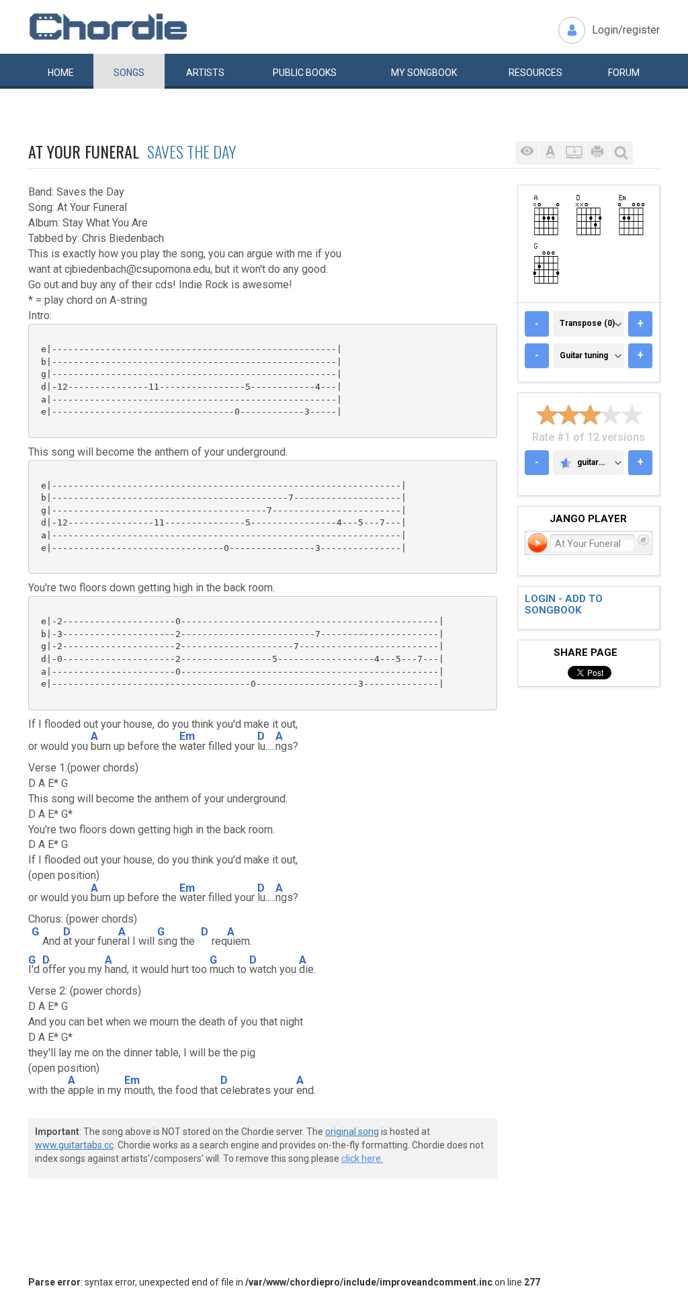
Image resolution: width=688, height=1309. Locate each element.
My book (424, 72)
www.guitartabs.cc (74, 1145)
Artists (205, 72)
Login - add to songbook (564, 604)
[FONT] (550, 153)
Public (305, 72)
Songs (129, 72)
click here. (362, 1158)
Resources (535, 72)
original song (352, 1131)
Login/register (626, 30)
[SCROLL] (574, 153)
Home (61, 72)
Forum (624, 72)
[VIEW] (527, 153)
